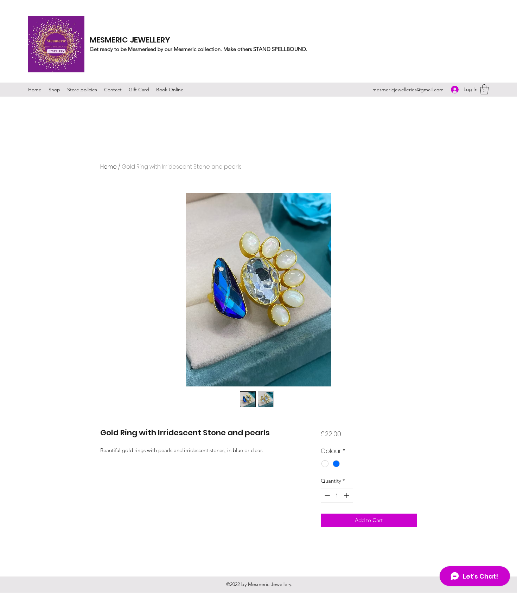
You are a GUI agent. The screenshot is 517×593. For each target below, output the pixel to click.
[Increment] (347, 495)
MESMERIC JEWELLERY (130, 39)
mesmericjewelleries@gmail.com (407, 89)
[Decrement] (326, 495)
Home (108, 167)
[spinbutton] (337, 495)
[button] (484, 89)
